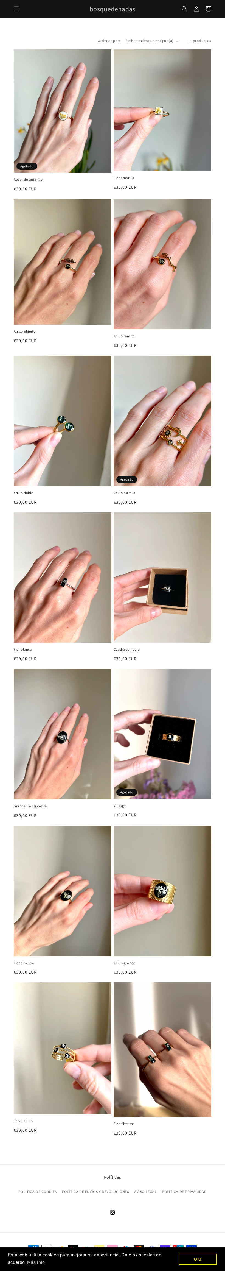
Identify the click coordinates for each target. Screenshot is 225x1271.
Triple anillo (23, 1121)
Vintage (120, 806)
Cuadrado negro (127, 649)
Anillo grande (124, 963)
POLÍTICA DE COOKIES (37, 1191)
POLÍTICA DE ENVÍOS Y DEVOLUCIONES (95, 1191)
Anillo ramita (124, 336)
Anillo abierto (24, 331)
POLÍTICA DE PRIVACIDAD (184, 1191)
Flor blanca (23, 649)
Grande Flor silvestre (30, 806)
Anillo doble (23, 493)
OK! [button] (198, 1259)
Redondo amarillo (28, 179)
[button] (16, 9)
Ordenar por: (109, 40)
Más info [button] (36, 1262)
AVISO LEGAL (145, 1191)
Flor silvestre (24, 963)
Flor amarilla (124, 178)
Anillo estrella (125, 493)
